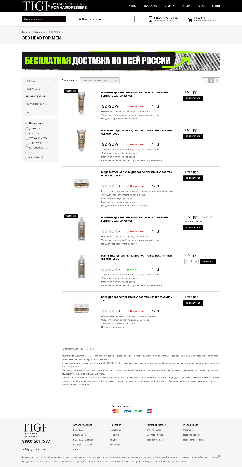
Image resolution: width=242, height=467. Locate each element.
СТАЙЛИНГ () (36, 133)
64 (86, 349)
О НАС (201, 6)
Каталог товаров (33, 19)
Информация (190, 424)
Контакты (115, 444)
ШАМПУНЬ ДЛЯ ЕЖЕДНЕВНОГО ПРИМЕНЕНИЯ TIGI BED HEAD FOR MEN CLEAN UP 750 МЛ (135, 219)
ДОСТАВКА (150, 6)
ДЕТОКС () (34, 128)
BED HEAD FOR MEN (36, 96)
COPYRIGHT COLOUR (37, 104)
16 (82, 349)
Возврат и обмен (155, 440)
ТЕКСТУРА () (35, 143)
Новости (114, 435)
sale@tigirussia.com (34, 449)
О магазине (188, 430)
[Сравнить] (158, 106)
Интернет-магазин (157, 424)
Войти (216, 6)
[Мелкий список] (217, 80)
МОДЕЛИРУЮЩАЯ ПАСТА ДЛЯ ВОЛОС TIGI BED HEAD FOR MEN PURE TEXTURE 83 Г (136, 174)
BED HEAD (31, 81)
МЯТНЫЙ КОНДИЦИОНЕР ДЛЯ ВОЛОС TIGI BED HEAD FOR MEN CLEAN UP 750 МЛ (136, 257)
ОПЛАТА (169, 6)
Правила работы (191, 435)
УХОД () (33, 152)
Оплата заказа (154, 430)
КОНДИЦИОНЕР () (38, 148)
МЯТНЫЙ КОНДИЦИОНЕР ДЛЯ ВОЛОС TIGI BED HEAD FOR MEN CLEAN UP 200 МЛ (136, 132)
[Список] (211, 80)
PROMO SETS (33, 88)
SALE (28, 112)
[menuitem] (40, 81)
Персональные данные (194, 440)
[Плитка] (205, 80)
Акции (113, 440)
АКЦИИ (186, 6)
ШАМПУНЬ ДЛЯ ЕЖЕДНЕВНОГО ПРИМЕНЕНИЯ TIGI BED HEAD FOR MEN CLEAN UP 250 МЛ (135, 94)
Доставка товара (155, 435)
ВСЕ (92, 349)
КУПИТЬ (131, 6)
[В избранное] (154, 106)
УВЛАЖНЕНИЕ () (38, 138)
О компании (115, 430)
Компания (115, 424)
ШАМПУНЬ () (36, 157)
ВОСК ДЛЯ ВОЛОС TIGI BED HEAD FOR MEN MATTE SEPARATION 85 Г (136, 299)
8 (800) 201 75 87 (166, 18)
